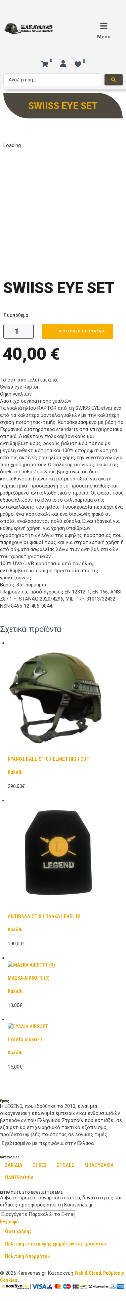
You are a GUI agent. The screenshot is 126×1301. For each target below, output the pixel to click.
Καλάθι (15, 772)
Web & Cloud (88, 1273)
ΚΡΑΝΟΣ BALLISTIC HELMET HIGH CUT (48, 759)
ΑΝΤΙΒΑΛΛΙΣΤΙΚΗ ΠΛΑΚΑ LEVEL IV (44, 916)
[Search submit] (113, 79)
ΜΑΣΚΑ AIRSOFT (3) (29, 978)
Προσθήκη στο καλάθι (82, 331)
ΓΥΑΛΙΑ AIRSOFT (25, 1040)
